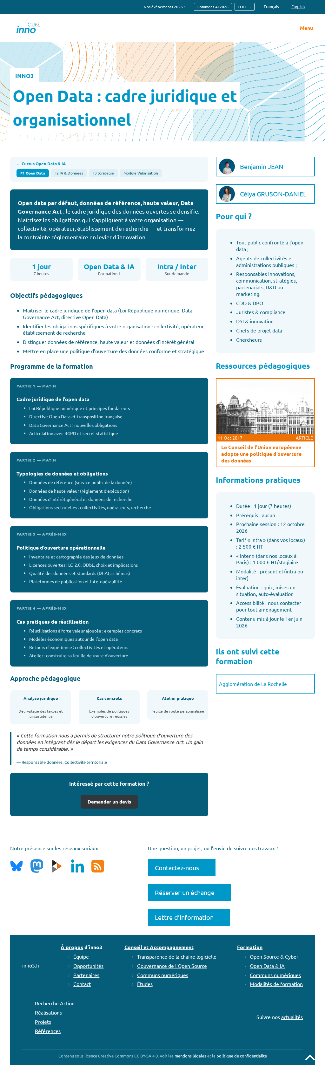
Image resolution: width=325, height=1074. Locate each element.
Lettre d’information (184, 917)
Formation (249, 947)
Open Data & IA (267, 965)
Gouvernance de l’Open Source (172, 965)
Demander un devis (109, 801)
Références (48, 1031)
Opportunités (88, 965)
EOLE (242, 6)
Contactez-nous (177, 868)
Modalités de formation (276, 984)
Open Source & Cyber (274, 956)
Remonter (310, 1057)
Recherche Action (55, 1003)
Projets (43, 1021)
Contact (82, 984)
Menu (306, 28)
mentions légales (191, 1055)
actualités (292, 1017)
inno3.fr (31, 965)
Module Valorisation (140, 172)
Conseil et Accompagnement (159, 947)
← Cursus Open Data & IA (41, 163)
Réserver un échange (185, 892)
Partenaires (86, 975)
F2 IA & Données (69, 172)
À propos (72, 947)
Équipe (81, 956)
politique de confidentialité (241, 1055)
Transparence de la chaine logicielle (176, 956)
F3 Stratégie (103, 172)
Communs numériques (162, 975)
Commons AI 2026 (213, 6)
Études (145, 984)
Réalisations (48, 1012)
